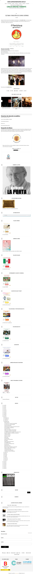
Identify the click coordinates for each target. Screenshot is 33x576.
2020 (4, 412)
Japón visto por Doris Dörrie (8, 439)
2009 (4, 468)
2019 (4, 413)
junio (5, 454)
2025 (4, 406)
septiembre (6, 421)
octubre (5, 420)
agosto (5, 452)
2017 (4, 415)
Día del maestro (6, 444)
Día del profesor (6, 438)
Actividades (9, 3)
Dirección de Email (4, 534)
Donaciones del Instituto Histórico (12, 523)
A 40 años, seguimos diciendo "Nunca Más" (13, 514)
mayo (5, 455)
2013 (4, 463)
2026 (4, 405)
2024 (4, 407)
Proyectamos (6, 437)
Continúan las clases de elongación (9, 451)
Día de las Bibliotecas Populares (9, 427)
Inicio (6, 3)
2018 (4, 414)
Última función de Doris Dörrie (9, 441)
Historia (16, 3)
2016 (4, 416)
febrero (5, 459)
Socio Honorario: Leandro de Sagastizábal (10, 423)
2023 (4, 408)
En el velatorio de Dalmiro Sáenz (9, 443)
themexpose (17, 573)
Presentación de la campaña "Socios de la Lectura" (11, 426)
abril (5, 456)
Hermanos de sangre (7, 445)
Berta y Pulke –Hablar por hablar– (12, 505)
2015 (4, 461)
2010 (4, 467)
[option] (6, 103)
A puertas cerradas (7, 436)
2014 (4, 462)
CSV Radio (20, 3)
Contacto (24, 3)
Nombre (2, 537)
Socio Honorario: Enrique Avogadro (9, 424)
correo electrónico (21, 131)
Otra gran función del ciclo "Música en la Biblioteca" (14, 509)
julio (5, 453)
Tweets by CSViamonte (6, 399)
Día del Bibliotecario (7, 442)
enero (5, 460)
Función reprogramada (7, 425)
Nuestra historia (6, 422)
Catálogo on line (16, 554)
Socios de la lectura (7, 428)
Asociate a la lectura (7, 435)
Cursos (13, 3)
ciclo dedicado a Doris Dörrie (14, 20)
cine (16, 13)
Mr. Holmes (6, 440)
